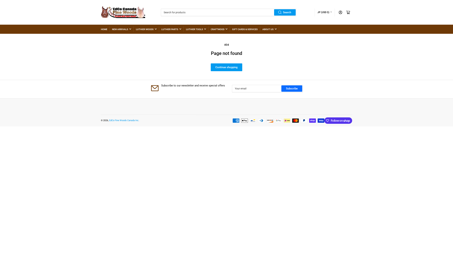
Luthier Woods (145, 29)
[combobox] (228, 12)
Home (104, 29)
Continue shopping (226, 67)
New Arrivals (120, 29)
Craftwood (217, 29)
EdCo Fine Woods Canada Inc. (124, 120)
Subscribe (292, 88)
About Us (268, 29)
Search (287, 12)
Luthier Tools (194, 29)
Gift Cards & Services (245, 29)
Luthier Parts (169, 29)
